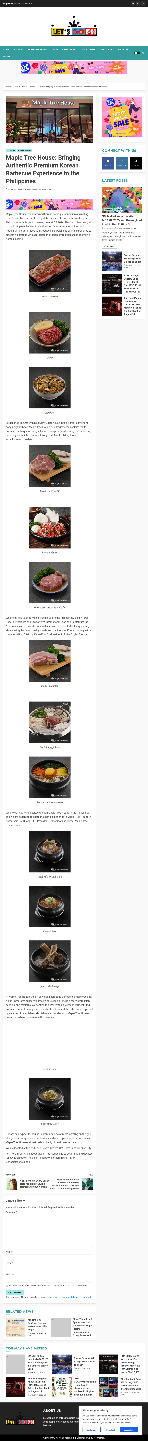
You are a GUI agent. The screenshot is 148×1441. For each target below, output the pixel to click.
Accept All (129, 1429)
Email (9, 1263)
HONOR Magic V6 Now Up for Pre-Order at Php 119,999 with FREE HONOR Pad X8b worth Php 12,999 (133, 285)
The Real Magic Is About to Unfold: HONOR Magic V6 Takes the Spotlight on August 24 (132, 306)
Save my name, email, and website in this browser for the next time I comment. (48, 1285)
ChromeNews (83, 1437)
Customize (91, 1429)
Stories (117, 209)
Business (18, 49)
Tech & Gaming (88, 49)
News (6, 49)
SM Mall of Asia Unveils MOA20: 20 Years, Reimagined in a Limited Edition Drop (122, 220)
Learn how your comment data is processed (69, 1297)
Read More (109, 246)
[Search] (143, 53)
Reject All (110, 1429)
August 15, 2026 (36, 1333)
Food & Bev (107, 49)
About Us (8, 56)
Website (10, 1274)
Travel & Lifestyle (38, 49)
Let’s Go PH (12, 189)
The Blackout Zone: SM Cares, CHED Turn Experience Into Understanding (131, 1384)
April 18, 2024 (25, 189)
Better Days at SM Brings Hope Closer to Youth (132, 258)
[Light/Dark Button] (137, 53)
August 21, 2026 (36, 1395)
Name (9, 1251)
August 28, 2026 (123, 228)
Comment (11, 1212)
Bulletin (123, 49)
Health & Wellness (64, 49)
